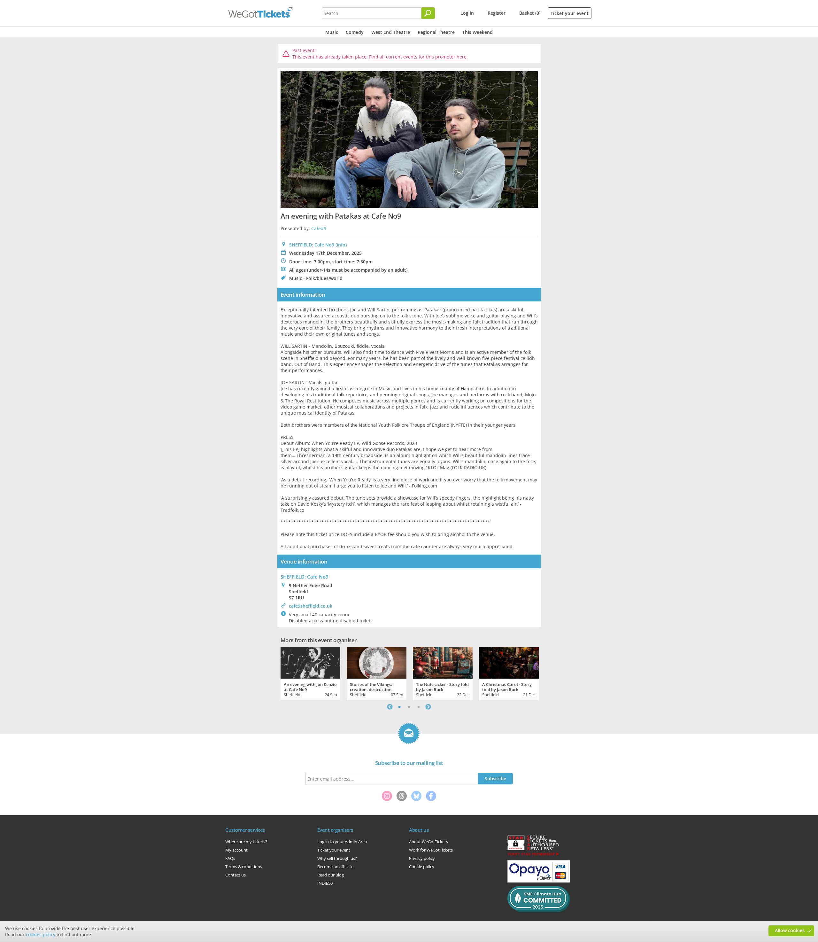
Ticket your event (570, 13)
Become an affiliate (335, 866)
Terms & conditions (243, 866)
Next (428, 707)
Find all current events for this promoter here (418, 57)
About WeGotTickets (428, 842)
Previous (390, 707)
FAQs (230, 858)
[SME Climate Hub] (538, 910)
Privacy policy (422, 858)
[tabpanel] (310, 672)
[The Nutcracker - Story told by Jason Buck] (443, 662)
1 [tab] (399, 707)
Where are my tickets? (246, 842)
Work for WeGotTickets (431, 850)
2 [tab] (409, 707)
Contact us (235, 875)
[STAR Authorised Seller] (533, 855)
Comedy (355, 32)
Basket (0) (529, 13)
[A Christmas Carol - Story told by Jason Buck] (509, 662)
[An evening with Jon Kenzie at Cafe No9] (310, 662)
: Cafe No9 (304, 576)
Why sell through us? (337, 858)
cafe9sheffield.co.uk (310, 606)
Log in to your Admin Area (342, 842)
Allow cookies (790, 930)
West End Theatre (390, 32)
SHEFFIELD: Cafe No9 (311, 245)
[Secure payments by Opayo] (538, 881)
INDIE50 (325, 883)
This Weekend (477, 32)
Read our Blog (330, 875)
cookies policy (40, 934)
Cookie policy (421, 866)
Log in (467, 13)
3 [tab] (418, 707)
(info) (341, 245)
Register (496, 13)
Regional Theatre (436, 32)
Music (331, 32)
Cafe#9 (318, 228)
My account (236, 850)
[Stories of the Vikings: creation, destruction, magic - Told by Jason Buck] (376, 662)
